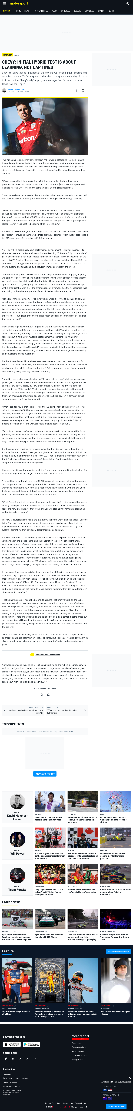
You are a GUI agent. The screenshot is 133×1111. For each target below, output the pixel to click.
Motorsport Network (61, 1107)
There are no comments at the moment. (45, 731)
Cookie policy (68, 1103)
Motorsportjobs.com (80, 1047)
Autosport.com (78, 1051)
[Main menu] (5, 4)
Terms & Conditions (53, 1103)
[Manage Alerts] (48, 694)
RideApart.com (78, 1059)
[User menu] (127, 3)
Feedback (7, 1074)
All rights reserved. (79, 1107)
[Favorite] (77, 90)
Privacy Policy (80, 1103)
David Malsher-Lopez (16, 89)
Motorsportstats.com (80, 1055)
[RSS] (34, 1058)
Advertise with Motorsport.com (15, 1078)
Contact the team (10, 1082)
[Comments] (84, 90)
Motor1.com (76, 1043)
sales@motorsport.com (12, 1086)
